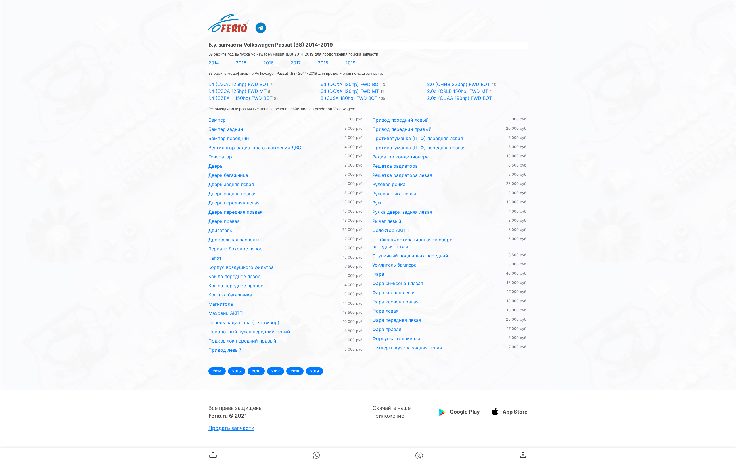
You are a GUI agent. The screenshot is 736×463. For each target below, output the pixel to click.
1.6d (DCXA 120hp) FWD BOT (349, 84)
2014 (213, 63)
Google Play (465, 412)
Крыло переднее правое (235, 285)
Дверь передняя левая (234, 203)
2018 (323, 63)
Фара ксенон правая (395, 302)
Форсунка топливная (396, 338)
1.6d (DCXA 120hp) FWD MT (348, 91)
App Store (515, 412)
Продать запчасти (231, 428)
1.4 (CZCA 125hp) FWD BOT (238, 84)
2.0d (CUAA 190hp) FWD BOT (459, 98)
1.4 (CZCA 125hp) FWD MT (237, 91)
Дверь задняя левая (231, 184)
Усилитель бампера (394, 265)
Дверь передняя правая (235, 212)
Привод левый (224, 350)
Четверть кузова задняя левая (407, 348)
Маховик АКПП (225, 313)
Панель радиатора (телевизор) (243, 322)
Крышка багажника (230, 295)
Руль (377, 203)
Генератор (220, 157)
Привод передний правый (402, 129)
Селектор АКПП (390, 230)
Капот (215, 258)
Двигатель (220, 230)
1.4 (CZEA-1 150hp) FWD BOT (240, 98)
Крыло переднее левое (234, 276)
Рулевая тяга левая (394, 193)
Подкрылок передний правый (242, 341)
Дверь (215, 166)
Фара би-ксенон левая (397, 283)
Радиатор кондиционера (400, 157)
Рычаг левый (386, 221)
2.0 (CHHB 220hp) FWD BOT (458, 84)
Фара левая (385, 311)
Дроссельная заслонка (234, 239)
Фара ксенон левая (394, 292)
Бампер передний (228, 138)
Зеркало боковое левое (235, 249)
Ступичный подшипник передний (410, 256)
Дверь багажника (228, 175)
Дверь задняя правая (232, 193)
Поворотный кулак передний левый (249, 331)
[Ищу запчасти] (261, 27)
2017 (295, 63)
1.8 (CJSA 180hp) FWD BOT (347, 98)
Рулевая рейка (388, 184)
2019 (350, 63)
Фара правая (386, 329)
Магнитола (220, 304)
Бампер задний (225, 129)
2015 (241, 63)
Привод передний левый (400, 120)
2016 (268, 63)
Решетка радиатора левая (402, 175)
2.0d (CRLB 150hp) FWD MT (457, 91)
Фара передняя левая (396, 320)
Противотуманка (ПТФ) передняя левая (417, 138)
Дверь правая (224, 221)
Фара (378, 274)
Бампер (217, 120)
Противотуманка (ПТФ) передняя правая (419, 147)
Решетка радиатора (395, 166)
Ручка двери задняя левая (402, 212)
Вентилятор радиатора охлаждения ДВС (254, 147)
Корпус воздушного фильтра (241, 267)
